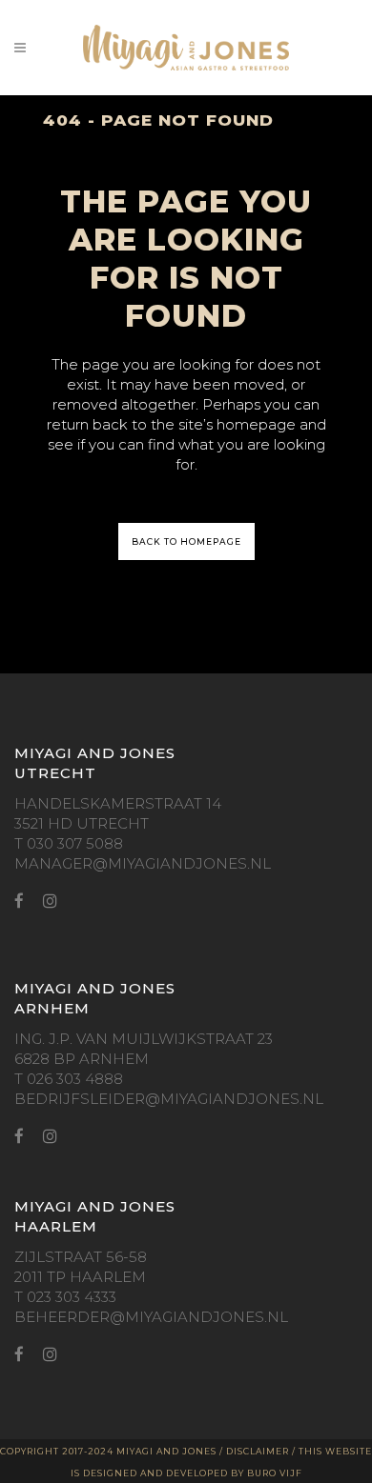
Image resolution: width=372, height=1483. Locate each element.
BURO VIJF (274, 1473)
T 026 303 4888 (68, 1079)
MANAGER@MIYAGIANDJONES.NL (142, 863)
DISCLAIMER (257, 1451)
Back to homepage (186, 541)
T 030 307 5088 (68, 843)
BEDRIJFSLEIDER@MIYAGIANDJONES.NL (168, 1099)
